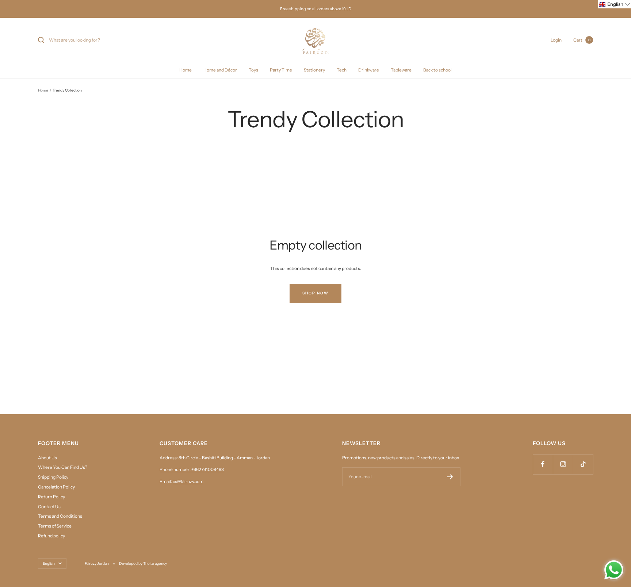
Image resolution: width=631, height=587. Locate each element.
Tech (342, 70)
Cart (581, 40)
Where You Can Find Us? (62, 467)
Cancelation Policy (56, 487)
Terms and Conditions (60, 516)
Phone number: (175, 469)
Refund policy (51, 535)
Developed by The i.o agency (143, 563)
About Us (47, 457)
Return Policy (51, 496)
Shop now (315, 293)
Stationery (314, 70)
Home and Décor (220, 70)
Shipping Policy (53, 477)
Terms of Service (55, 526)
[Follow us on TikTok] (583, 464)
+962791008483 (207, 469)
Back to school (437, 70)
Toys (253, 70)
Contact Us (49, 506)
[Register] (450, 476)
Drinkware (368, 70)
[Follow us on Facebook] (543, 464)
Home (185, 70)
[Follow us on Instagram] (563, 464)
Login (556, 40)
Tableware (401, 70)
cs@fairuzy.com (188, 481)
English (49, 563)
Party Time (281, 70)
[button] (614, 4)
